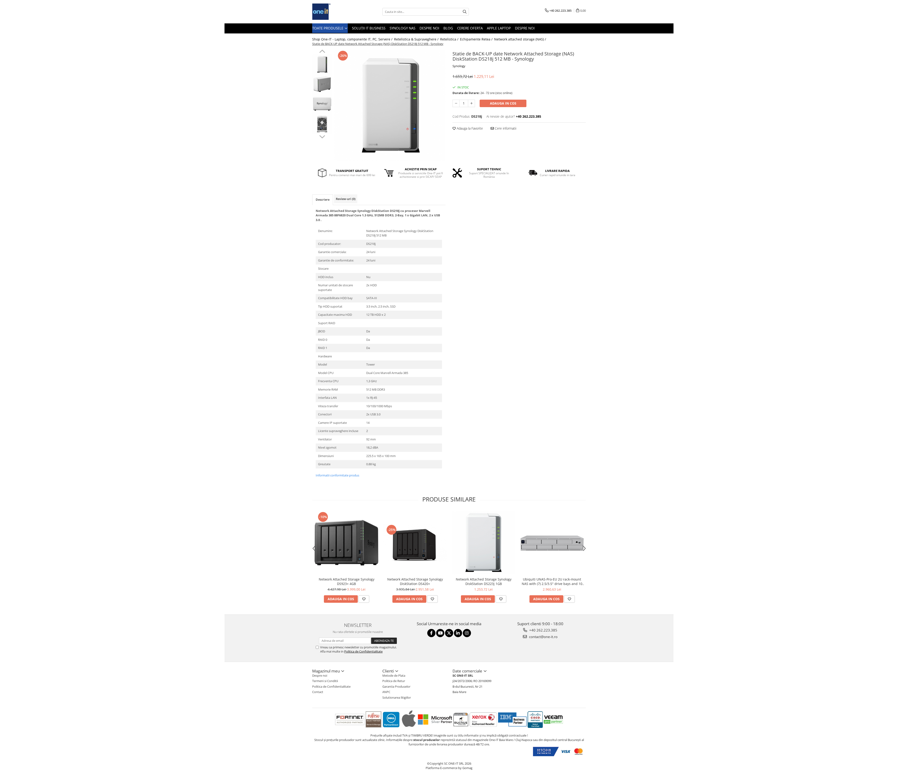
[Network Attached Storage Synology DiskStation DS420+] (415, 543)
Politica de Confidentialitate (363, 651)
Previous (322, 52)
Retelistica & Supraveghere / (416, 39)
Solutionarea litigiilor (396, 697)
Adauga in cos (503, 103)
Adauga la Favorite (469, 128)
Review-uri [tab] (345, 199)
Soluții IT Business (368, 28)
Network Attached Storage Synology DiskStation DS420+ (415, 581)
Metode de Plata (393, 675)
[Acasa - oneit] (335, 12)
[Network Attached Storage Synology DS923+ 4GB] (346, 543)
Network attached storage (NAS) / (520, 39)
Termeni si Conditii (325, 681)
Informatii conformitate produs (337, 475)
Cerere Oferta (470, 28)
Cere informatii (505, 128)
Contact (317, 692)
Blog (448, 28)
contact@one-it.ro (543, 636)
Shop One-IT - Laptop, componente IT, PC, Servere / (352, 39)
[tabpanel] (389, 105)
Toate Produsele (328, 28)
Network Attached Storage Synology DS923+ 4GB (346, 581)
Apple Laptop (499, 28)
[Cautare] (464, 12)
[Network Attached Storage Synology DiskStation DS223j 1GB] (483, 543)
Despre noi (429, 28)
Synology (459, 66)
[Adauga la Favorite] (363, 599)
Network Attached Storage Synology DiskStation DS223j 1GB (483, 581)
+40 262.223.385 (542, 630)
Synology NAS (402, 28)
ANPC (386, 692)
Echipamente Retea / (476, 39)
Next (322, 136)
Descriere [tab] (323, 199)
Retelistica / (449, 39)
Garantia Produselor (396, 686)
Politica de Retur (393, 681)
